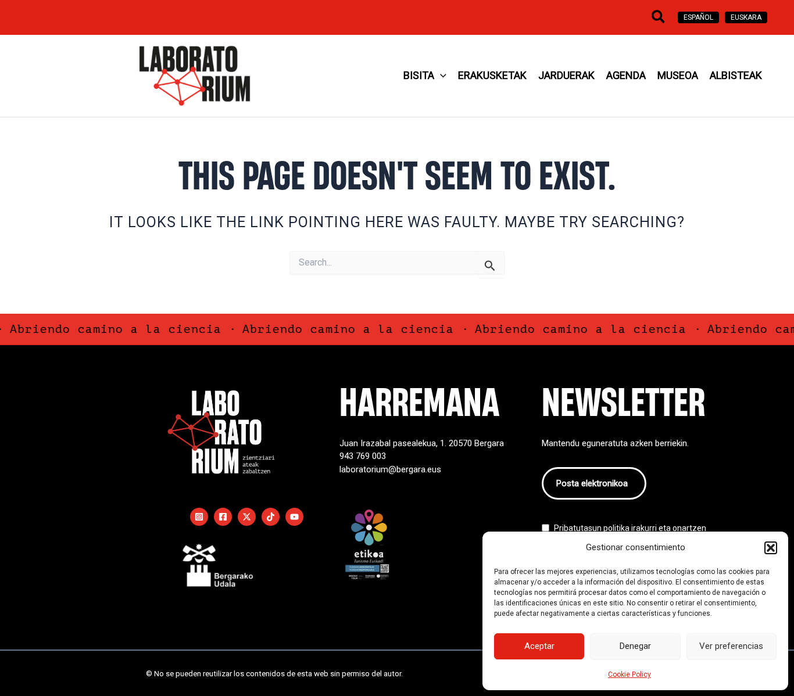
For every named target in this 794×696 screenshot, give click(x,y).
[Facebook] (223, 517)
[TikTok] (271, 517)
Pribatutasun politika (592, 528)
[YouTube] (294, 517)
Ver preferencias (731, 646)
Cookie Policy (629, 674)
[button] (771, 548)
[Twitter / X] (247, 517)
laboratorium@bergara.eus (390, 469)
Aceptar (539, 646)
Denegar (635, 646)
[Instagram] (199, 517)
